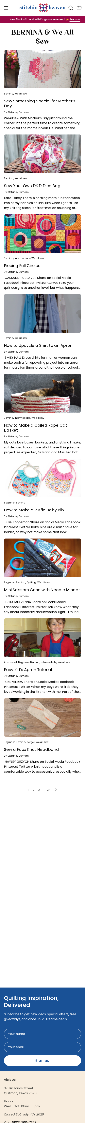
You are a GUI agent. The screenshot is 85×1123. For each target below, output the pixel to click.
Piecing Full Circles (22, 265)
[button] (70, 8)
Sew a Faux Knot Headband (31, 749)
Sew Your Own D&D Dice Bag (32, 186)
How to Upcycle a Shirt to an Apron (38, 345)
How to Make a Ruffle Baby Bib (34, 510)
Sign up (42, 1060)
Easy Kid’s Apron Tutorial (28, 669)
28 (48, 790)
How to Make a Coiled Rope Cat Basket (35, 427)
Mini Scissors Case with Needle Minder (42, 590)
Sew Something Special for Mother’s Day (40, 103)
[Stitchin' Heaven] (43, 8)
